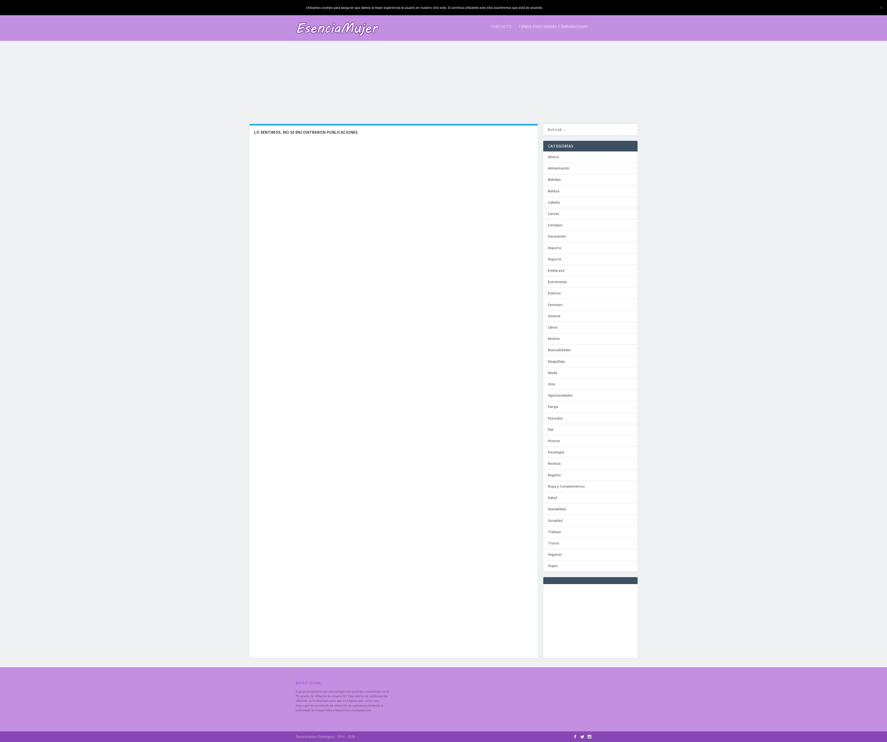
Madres (554, 338)
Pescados (555, 418)
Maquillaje (556, 361)
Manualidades (559, 350)
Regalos (554, 475)
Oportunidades (560, 395)
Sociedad (555, 520)
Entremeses (557, 282)
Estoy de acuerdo (563, 7)
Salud (552, 497)
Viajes (552, 566)
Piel (550, 429)
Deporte (554, 248)
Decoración (557, 236)
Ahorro (553, 157)
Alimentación (558, 168)
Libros (553, 327)
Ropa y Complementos (566, 486)
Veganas (555, 554)
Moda (552, 373)
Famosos (555, 304)
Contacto (501, 27)
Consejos (555, 225)
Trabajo (554, 532)
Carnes (553, 213)
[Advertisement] (434, 82)
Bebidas (554, 179)
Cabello (554, 202)
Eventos (554, 293)
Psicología (556, 452)
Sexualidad (557, 509)
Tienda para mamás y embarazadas (553, 27)
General (554, 316)
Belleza (553, 191)
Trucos (553, 543)
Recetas (554, 463)
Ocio (551, 384)
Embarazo (556, 270)
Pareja (553, 406)
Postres (554, 441)
